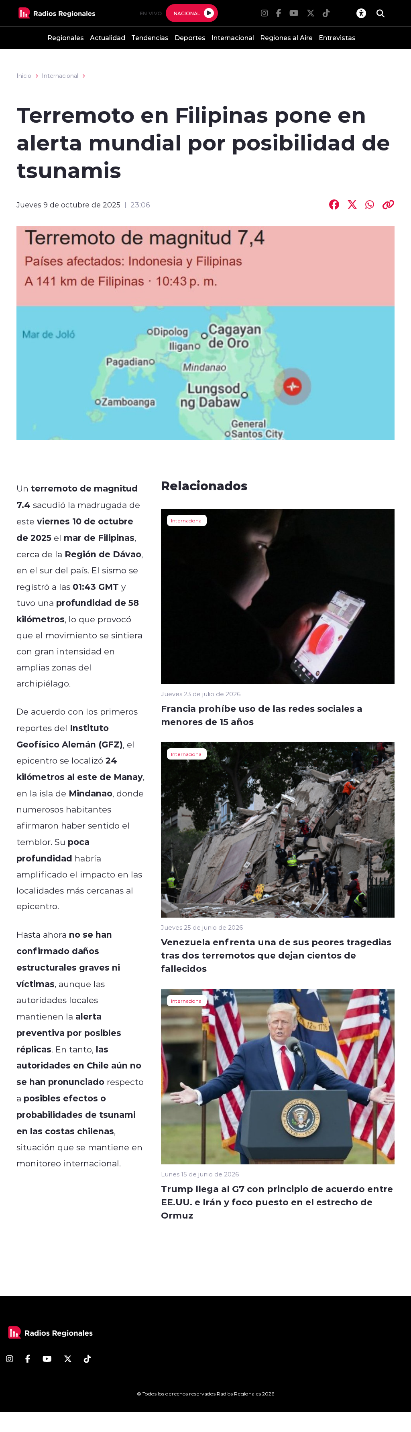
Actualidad (107, 37)
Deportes (190, 37)
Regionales (65, 37)
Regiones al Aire (286, 37)
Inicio (23, 76)
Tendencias (150, 37)
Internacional (233, 37)
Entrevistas (337, 37)
